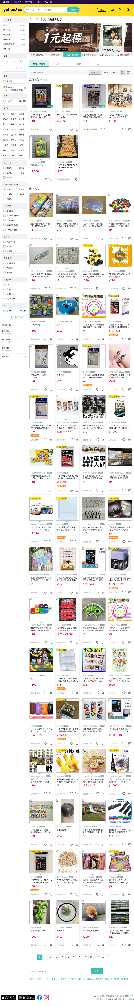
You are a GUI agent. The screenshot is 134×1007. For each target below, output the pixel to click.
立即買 (59, 63)
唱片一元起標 (72, 54)
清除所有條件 (19, 317)
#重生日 (54, 979)
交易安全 (130, 999)
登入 (102, 9)
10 (91, 957)
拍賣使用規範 (119, 999)
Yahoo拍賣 (12, 10)
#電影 (31, 979)
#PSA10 (124, 979)
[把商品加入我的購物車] (76, 129)
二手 (99, 63)
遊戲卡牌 (55, 54)
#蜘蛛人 (63, 979)
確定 (21, 67)
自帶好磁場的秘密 (38, 54)
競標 (79, 63)
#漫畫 (38, 979)
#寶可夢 (99, 979)
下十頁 (101, 957)
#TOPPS (72, 979)
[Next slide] (51, 96)
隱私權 (108, 999)
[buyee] (14, 88)
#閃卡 (45, 979)
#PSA (116, 979)
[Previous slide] (31, 96)
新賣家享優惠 (123, 54)
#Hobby (90, 979)
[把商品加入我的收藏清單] (50, 129)
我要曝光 (43, 79)
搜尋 (97, 971)
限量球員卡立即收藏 (90, 54)
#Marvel (81, 979)
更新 (131, 996)
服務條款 (99, 999)
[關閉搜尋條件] (38, 9)
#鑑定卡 (108, 979)
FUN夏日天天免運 (107, 54)
